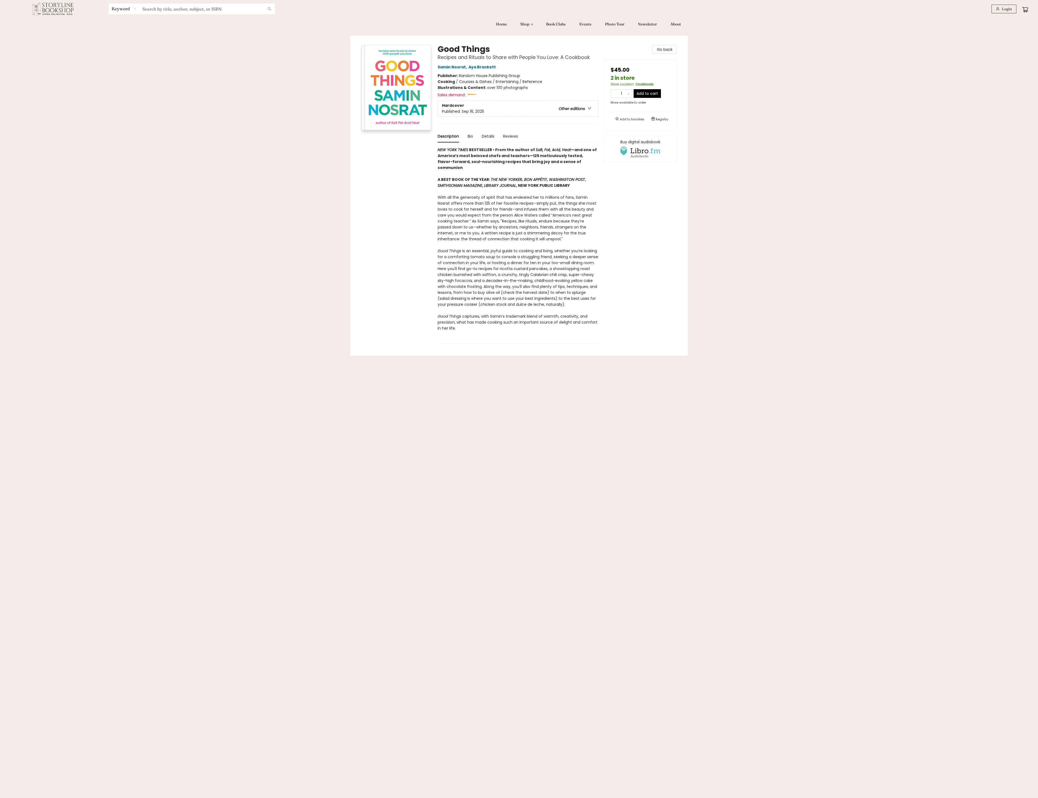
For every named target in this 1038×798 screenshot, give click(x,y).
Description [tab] (448, 136)
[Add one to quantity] (628, 94)
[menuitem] (501, 24)
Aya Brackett (482, 67)
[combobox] (124, 9)
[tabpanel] (518, 245)
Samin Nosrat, (453, 67)
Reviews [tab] (510, 136)
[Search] (269, 9)
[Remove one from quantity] (614, 94)
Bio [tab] (470, 136)
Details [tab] (488, 136)
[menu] (519, 24)
